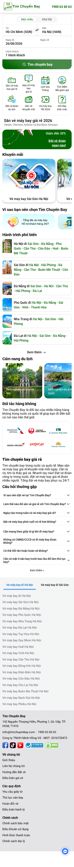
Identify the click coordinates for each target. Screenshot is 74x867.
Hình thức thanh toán (16, 835)
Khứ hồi (47, 19)
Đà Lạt (37, 291)
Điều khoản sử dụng (15, 829)
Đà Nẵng (47, 244)
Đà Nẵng (50, 302)
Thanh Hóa (39, 307)
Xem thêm (34, 352)
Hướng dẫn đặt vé (14, 772)
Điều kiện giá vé (12, 778)
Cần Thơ (30, 248)
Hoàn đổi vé (10, 803)
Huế (55, 248)
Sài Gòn (33, 244)
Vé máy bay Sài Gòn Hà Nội (28, 199)
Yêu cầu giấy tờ (12, 791)
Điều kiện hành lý (13, 809)
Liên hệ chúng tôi (13, 766)
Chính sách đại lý (13, 841)
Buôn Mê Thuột (49, 270)
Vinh (25, 307)
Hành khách (12, 51)
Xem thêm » (37, 570)
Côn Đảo (44, 248)
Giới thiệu (8, 760)
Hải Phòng (23, 291)
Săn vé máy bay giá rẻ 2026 (28, 120)
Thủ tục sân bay (12, 797)
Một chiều (27, 19)
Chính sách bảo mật (15, 823)
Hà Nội (48, 286)
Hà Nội (34, 265)
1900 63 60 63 (62, 7)
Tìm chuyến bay (39, 64)
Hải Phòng (48, 265)
